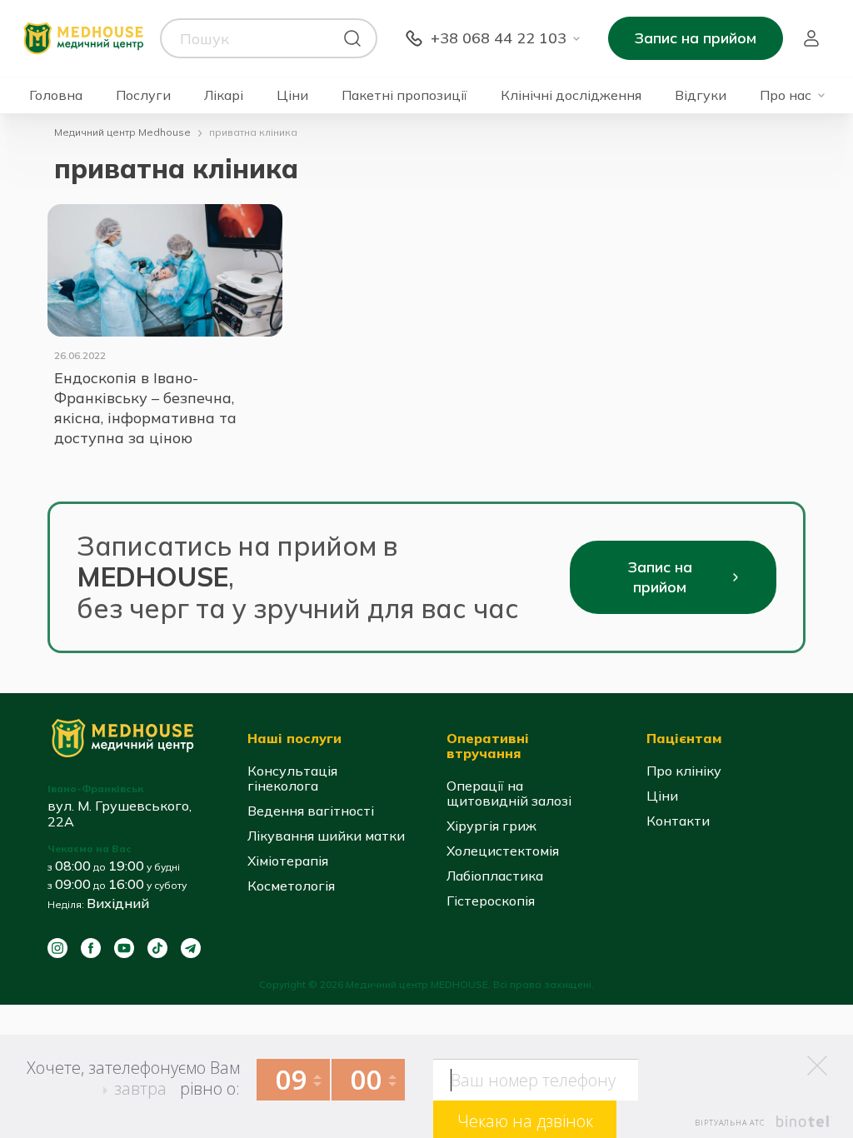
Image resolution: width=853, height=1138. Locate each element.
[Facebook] (91, 948)
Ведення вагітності (310, 810)
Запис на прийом (695, 37)
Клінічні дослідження (571, 95)
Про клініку (683, 770)
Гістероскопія (490, 900)
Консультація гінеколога (292, 778)
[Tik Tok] (157, 948)
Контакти (678, 820)
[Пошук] (352, 38)
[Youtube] (124, 948)
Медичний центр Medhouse (122, 132)
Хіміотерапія (287, 860)
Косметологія (291, 885)
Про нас (785, 95)
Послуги (143, 95)
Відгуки (700, 95)
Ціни (292, 95)
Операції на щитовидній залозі (508, 793)
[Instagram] (57, 948)
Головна (55, 95)
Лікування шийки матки (326, 835)
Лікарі (223, 95)
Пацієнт (811, 38)
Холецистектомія (502, 850)
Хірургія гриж (491, 825)
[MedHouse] (83, 37)
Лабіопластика (494, 875)
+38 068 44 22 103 (498, 37)
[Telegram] (191, 948)
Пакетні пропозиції (404, 95)
